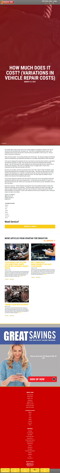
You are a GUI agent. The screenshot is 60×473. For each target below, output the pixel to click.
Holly (6, 208)
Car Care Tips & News (30, 405)
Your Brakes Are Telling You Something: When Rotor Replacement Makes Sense (16, 265)
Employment (30, 400)
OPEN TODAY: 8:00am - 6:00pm (49, 1)
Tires (30, 456)
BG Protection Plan (30, 436)
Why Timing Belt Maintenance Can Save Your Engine (41, 264)
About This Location (30, 407)
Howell (6, 210)
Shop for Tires (30, 398)
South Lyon (7, 215)
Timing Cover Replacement (17, 304)
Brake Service (30, 438)
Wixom (6, 217)
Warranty (12, 279)
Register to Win (30, 402)
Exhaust (30, 445)
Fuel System (30, 449)
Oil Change (30, 431)
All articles (49, 241)
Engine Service (30, 443)
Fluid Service (30, 447)
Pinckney (6, 214)
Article (6, 279)
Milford (6, 212)
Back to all (4, 143)
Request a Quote (30, 226)
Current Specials (30, 394)
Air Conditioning (30, 432)
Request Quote (30, 396)
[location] (49, 3)
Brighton (6, 205)
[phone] (45, 3)
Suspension (30, 454)
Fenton (6, 206)
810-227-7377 (30, 465)
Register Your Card (30, 403)
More (21, 276)
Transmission (30, 458)
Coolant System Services (30, 440)
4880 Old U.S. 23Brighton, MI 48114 (30, 464)
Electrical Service (30, 441)
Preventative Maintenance (30, 450)
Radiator (30, 452)
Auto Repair (30, 434)
